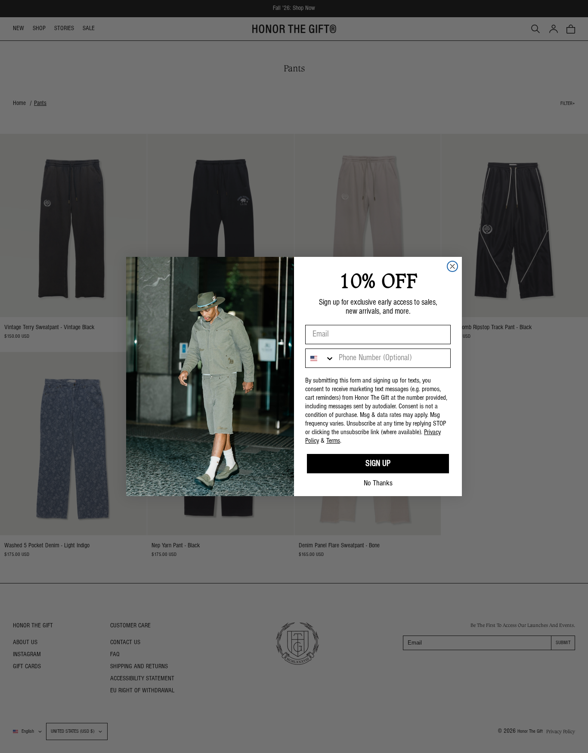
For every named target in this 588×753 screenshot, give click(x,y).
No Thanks (378, 483)
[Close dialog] (452, 266)
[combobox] (320, 358)
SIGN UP (377, 463)
